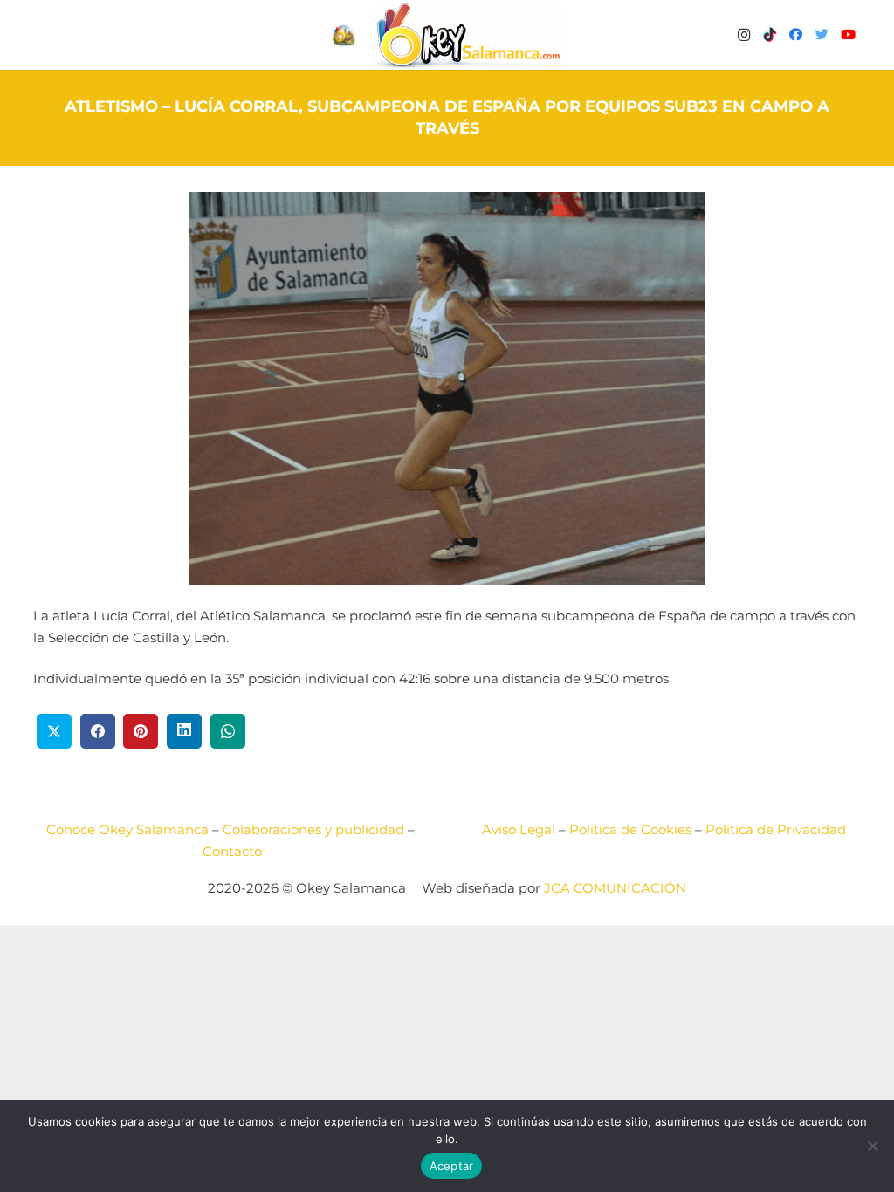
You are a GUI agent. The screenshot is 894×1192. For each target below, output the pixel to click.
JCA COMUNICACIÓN (615, 888)
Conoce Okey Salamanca (127, 829)
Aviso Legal (518, 829)
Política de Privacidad (775, 829)
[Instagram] (744, 35)
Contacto (232, 851)
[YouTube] (849, 35)
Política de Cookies (630, 829)
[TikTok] (770, 35)
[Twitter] (822, 35)
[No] (872, 1145)
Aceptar (452, 1166)
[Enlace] (468, 35)
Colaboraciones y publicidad (313, 829)
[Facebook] (796, 35)
